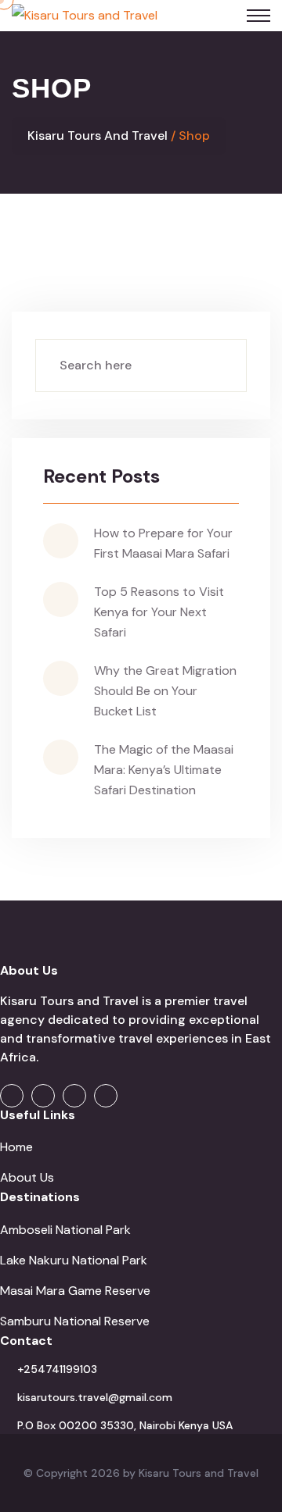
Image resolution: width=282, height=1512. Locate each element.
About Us (27, 1177)
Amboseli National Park (65, 1229)
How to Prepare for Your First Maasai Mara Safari (163, 543)
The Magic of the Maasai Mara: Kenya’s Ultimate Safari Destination (163, 769)
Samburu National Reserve (75, 1321)
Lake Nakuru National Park (73, 1260)
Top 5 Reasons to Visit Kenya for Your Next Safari (159, 611)
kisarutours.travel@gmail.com (94, 1397)
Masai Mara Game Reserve (75, 1290)
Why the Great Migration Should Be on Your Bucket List (165, 690)
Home (16, 1147)
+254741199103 (57, 1369)
